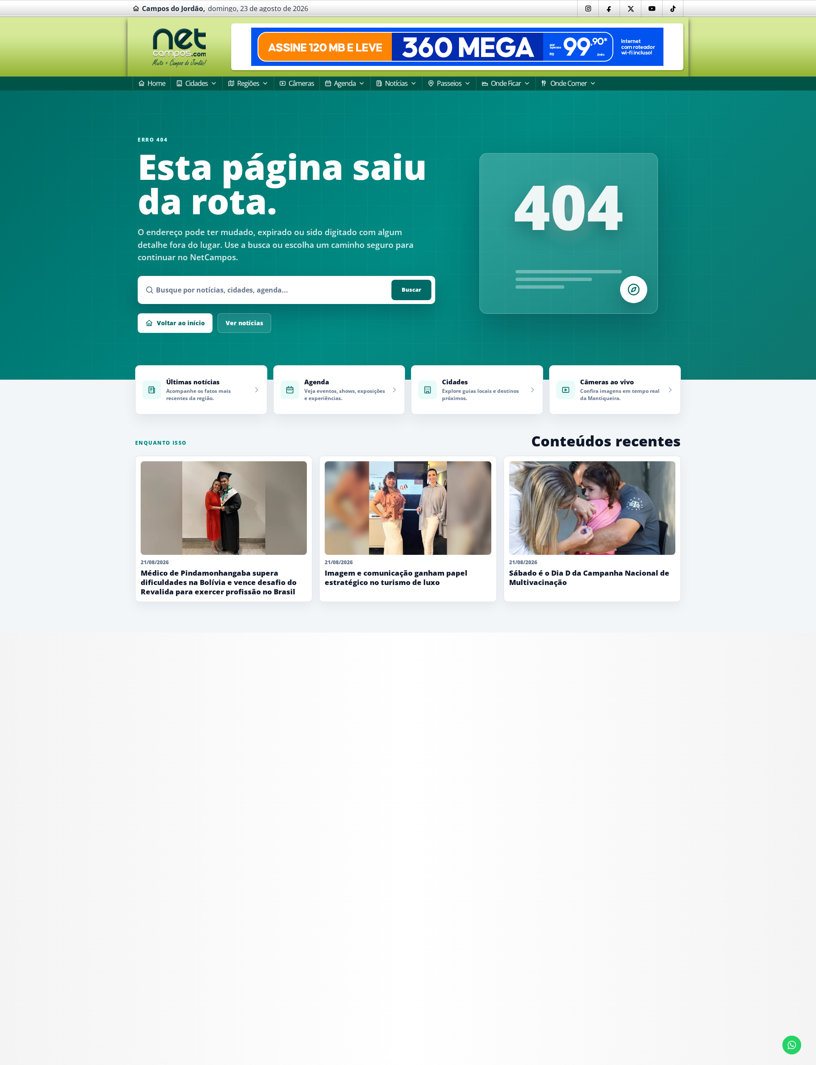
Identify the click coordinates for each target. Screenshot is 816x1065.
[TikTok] (672, 8)
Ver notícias (244, 323)
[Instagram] (587, 8)
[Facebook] (609, 8)
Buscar (411, 289)
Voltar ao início (181, 323)
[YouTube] (651, 8)
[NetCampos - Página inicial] (179, 47)
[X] (630, 8)
